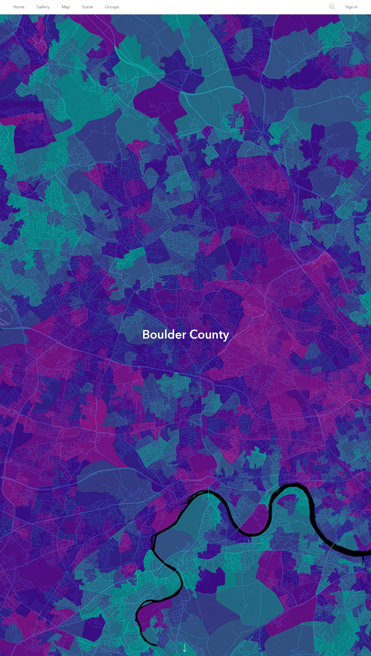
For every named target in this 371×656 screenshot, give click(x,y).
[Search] (332, 7)
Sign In (352, 7)
